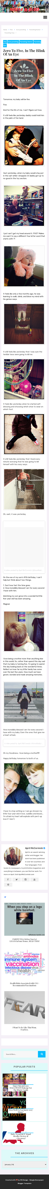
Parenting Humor (26, 42)
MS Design (24, 1180)
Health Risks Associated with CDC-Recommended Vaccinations (24, 984)
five (5, 42)
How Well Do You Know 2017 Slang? (21, 1111)
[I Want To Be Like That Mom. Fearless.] (24, 1007)
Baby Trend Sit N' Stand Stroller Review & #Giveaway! (21, 1136)
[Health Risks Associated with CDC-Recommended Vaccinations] (24, 963)
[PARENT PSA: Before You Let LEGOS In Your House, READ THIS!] (24, 919)
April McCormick (34, 848)
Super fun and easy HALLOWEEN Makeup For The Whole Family (21, 1088)
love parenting (13, 42)
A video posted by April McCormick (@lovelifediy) (23, 570)
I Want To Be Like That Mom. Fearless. (25, 1028)
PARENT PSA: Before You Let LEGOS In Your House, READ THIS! (24, 940)
